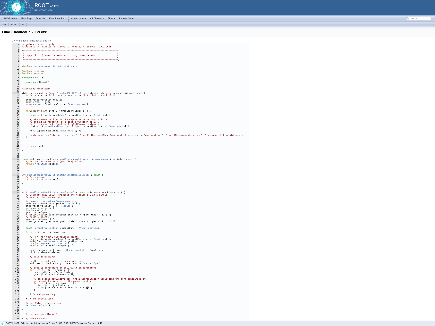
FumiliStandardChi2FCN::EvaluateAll (53, 192)
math (4, 24)
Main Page (26, 18)
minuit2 (14, 24)
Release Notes (126, 18)
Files (112, 19)
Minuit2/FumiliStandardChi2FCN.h (56, 66)
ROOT (38, 77)
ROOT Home (10, 18)
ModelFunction (60, 126)
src (23, 24)
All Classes (97, 19)
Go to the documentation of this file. (31, 40)
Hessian (66, 206)
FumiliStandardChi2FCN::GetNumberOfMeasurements (58, 175)
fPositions (73, 104)
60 (15, 175)
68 (15, 192)
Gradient (70, 203)
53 (15, 159)
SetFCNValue (33, 305)
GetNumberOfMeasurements (57, 201)
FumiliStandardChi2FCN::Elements (70, 93)
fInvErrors (66, 130)
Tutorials (40, 18)
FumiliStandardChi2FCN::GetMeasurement (85, 159)
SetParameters (52, 241)
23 (15, 93)
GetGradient (86, 263)
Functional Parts (58, 18)
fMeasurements (116, 126)
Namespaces (78, 19)
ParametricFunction (46, 228)
